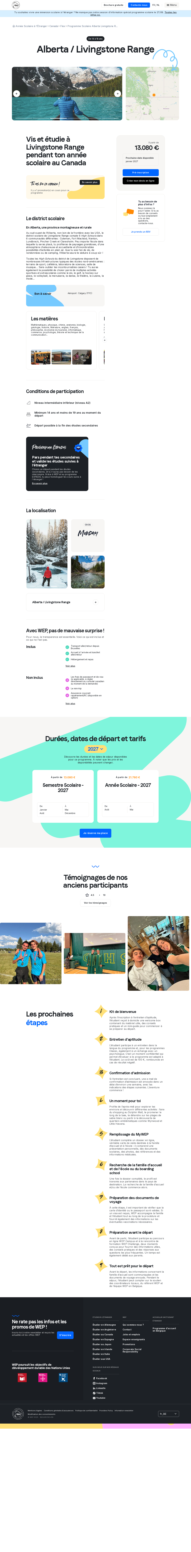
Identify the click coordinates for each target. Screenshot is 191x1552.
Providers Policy (106, 1410)
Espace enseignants (134, 1339)
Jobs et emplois (131, 1334)
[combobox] (95, 749)
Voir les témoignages (95, 903)
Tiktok (99, 1393)
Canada (53, 26)
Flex (62, 26)
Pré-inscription (140, 172)
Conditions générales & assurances (59, 1410)
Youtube (100, 1398)
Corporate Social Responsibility (132, 1350)
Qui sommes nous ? (133, 1324)
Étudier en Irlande (102, 1349)
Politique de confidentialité (86, 1410)
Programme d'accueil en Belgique (164, 1329)
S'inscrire (65, 1335)
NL (158, 5)
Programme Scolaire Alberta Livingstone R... (92, 26)
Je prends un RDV (140, 231)
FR (153, 5)
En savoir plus (89, 182)
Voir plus (70, 666)
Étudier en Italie (101, 1354)
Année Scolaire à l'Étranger (31, 26)
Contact (127, 1329)
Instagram (101, 1383)
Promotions (129, 1344)
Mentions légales (35, 1410)
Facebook (101, 1378)
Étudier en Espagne (103, 1339)
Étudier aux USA (101, 1359)
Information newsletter (124, 1410)
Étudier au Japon (102, 1344)
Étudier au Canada (103, 1334)
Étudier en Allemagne (104, 1324)
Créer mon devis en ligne (140, 180)
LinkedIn (100, 1388)
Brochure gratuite (113, 5)
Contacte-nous (139, 5)
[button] (154, 95)
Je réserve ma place (95, 833)
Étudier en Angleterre (104, 1329)
